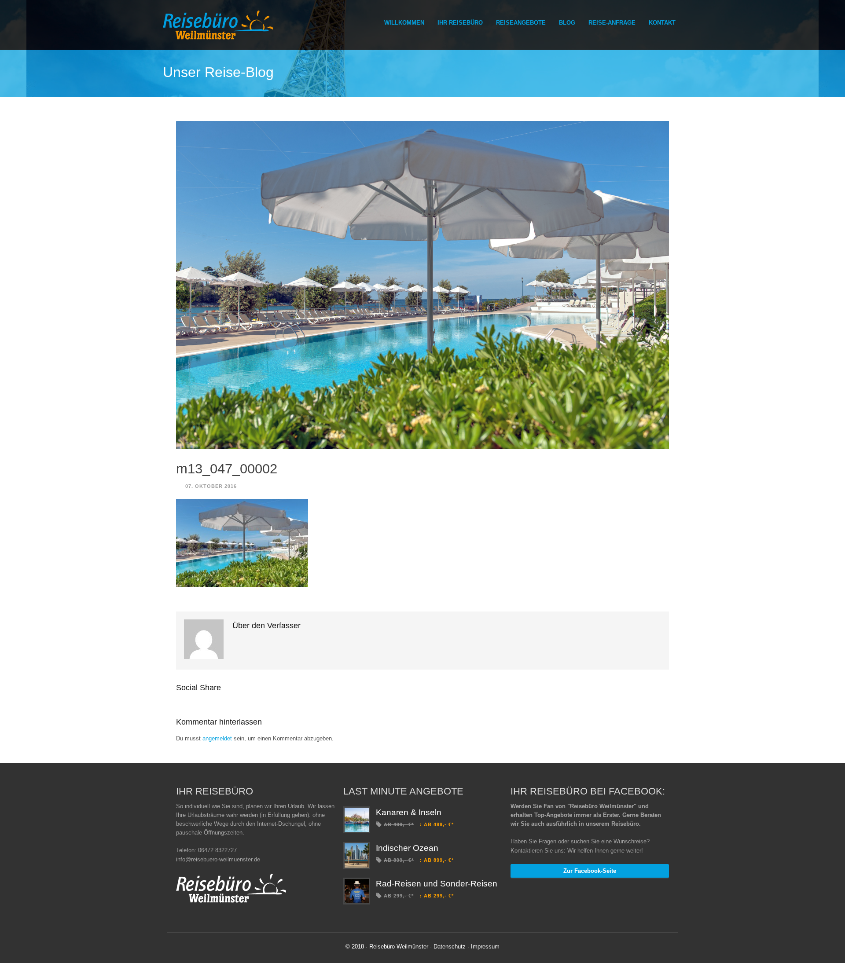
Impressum (485, 946)
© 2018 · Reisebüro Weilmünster (386, 946)
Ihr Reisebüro (460, 22)
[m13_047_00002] (422, 285)
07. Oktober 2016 (211, 486)
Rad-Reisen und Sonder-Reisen (436, 883)
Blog (567, 22)
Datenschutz (450, 946)
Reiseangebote (521, 22)
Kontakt (662, 22)
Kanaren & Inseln (408, 812)
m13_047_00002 (226, 468)
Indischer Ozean (407, 848)
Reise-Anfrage (612, 22)
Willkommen (404, 22)
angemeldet (217, 738)
